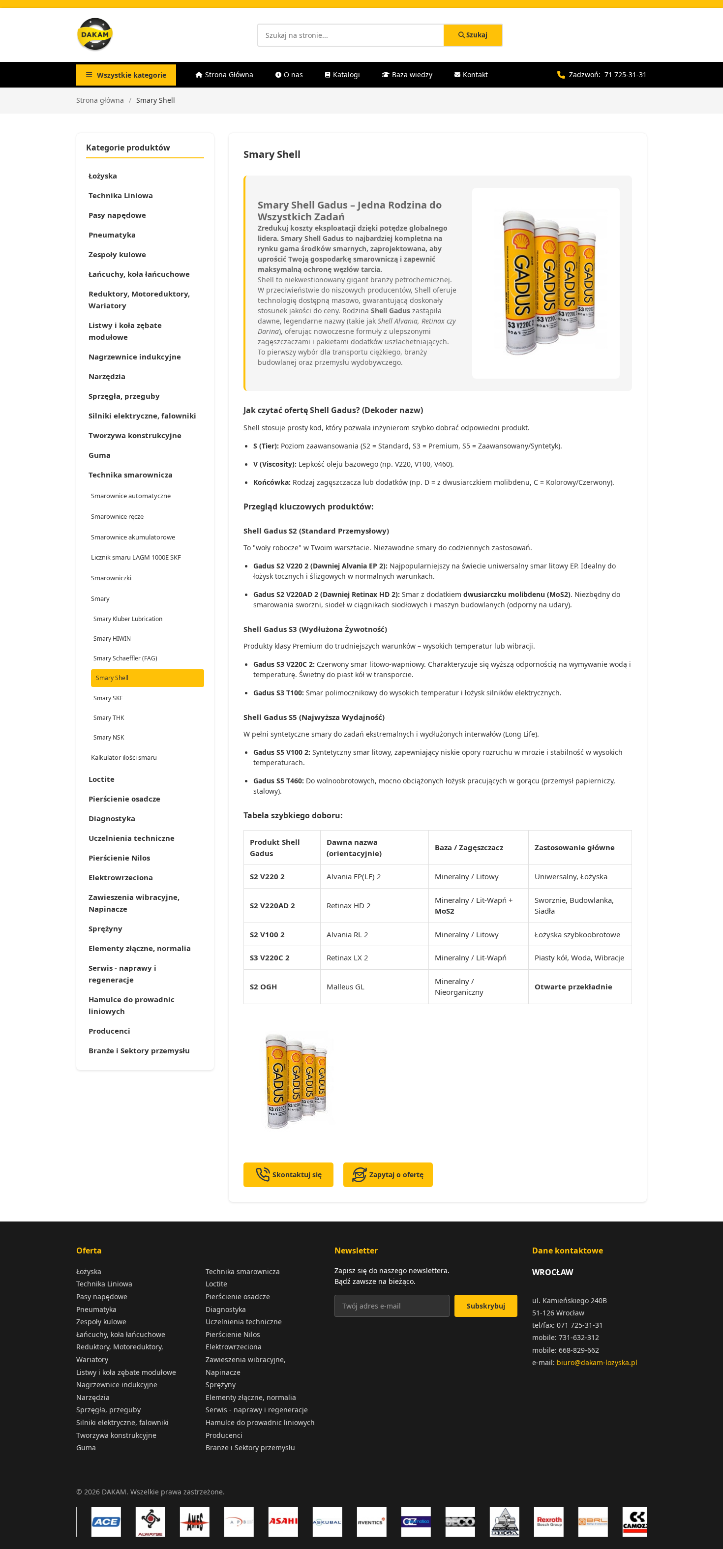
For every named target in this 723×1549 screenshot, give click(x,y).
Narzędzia (107, 376)
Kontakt (475, 74)
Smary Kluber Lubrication (127, 619)
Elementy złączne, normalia (140, 948)
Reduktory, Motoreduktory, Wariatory (139, 299)
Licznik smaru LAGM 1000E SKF (136, 557)
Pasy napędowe (117, 215)
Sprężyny (105, 928)
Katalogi (346, 74)
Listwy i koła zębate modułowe (125, 331)
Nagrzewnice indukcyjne (135, 356)
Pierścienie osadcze (124, 799)
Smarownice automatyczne (131, 495)
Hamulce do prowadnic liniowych (132, 1005)
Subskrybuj (486, 1306)
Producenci (109, 1031)
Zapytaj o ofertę (396, 1174)
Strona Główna (229, 74)
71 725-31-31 (625, 74)
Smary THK (108, 718)
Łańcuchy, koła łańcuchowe (139, 274)
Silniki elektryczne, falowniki (142, 415)
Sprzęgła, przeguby (124, 396)
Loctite (102, 779)
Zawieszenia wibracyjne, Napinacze (134, 903)
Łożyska (103, 175)
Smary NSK (108, 737)
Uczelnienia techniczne (132, 838)
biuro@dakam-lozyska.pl (597, 1362)
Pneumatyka (112, 234)
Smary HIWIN (112, 638)
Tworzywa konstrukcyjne (135, 435)
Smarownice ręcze (117, 516)
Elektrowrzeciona (121, 877)
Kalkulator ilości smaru (124, 757)
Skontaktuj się (297, 1174)
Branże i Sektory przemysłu (139, 1050)
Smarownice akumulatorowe (133, 537)
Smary (100, 598)
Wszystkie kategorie (131, 75)
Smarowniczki (111, 577)
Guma (100, 455)
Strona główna (100, 100)
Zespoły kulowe (117, 254)
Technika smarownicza (131, 474)
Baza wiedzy (412, 74)
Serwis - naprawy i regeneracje (122, 973)
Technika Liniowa (121, 195)
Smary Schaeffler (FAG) (125, 658)
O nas (293, 74)
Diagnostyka (112, 818)
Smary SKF (107, 698)
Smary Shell (112, 678)
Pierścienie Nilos (119, 858)
